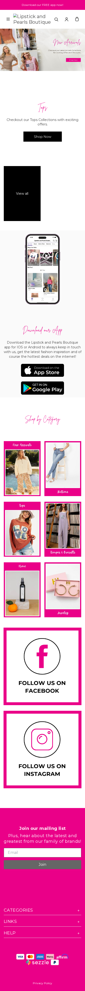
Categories (18, 910)
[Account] (66, 19)
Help (10, 933)
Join (42, 864)
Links (10, 921)
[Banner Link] (42, 50)
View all (22, 193)
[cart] (77, 19)
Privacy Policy (42, 983)
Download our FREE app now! (42, 5)
